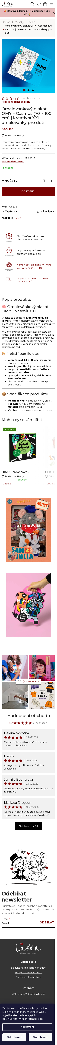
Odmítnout (14, 1037)
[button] (24, 90)
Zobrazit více (28, 825)
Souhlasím (40, 1037)
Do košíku (28, 191)
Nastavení (27, 1026)
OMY (18, 217)
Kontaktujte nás (36, 994)
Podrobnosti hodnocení (16, 101)
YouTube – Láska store (28, 977)
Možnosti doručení (13, 161)
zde (40, 1018)
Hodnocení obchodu (28, 715)
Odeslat (47, 922)
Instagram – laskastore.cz (28, 972)
